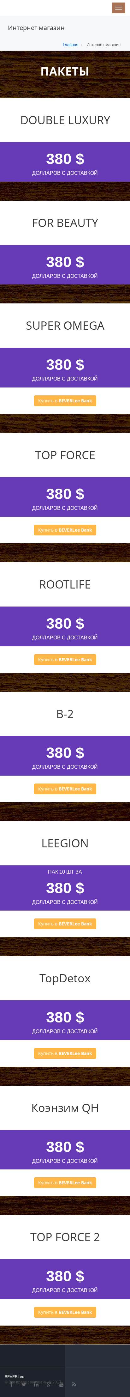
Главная (70, 44)
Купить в (65, 401)
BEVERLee (14, 1377)
